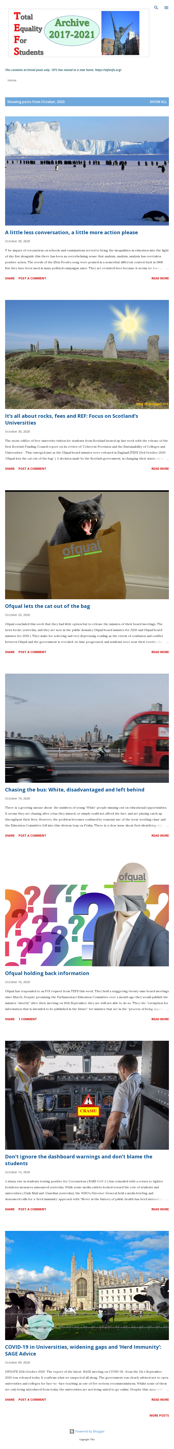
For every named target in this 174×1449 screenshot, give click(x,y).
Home (12, 80)
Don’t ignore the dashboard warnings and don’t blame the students (78, 1160)
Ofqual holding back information (47, 973)
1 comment (27, 1019)
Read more (160, 278)
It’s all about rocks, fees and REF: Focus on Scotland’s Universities (71, 419)
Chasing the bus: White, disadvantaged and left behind (75, 789)
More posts (159, 1415)
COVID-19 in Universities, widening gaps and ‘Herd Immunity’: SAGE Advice (83, 1350)
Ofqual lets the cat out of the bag (47, 605)
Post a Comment (32, 278)
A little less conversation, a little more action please (71, 232)
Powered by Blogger (89, 1431)
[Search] (156, 7)
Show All (158, 101)
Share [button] (10, 278)
